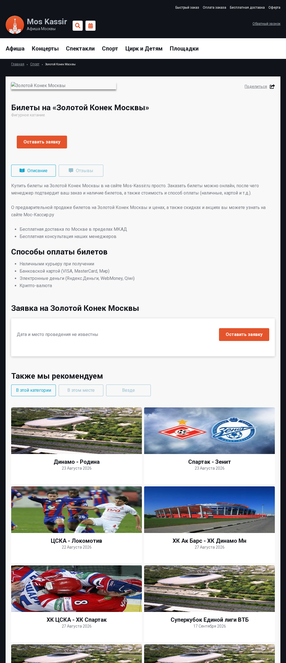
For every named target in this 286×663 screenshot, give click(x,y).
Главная (17, 64)
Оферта (274, 7)
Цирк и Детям (144, 48)
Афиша (15, 48)
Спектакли (80, 48)
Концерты (45, 48)
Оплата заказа (214, 7)
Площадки (184, 48)
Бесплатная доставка (247, 7)
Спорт (110, 48)
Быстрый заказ (187, 7)
